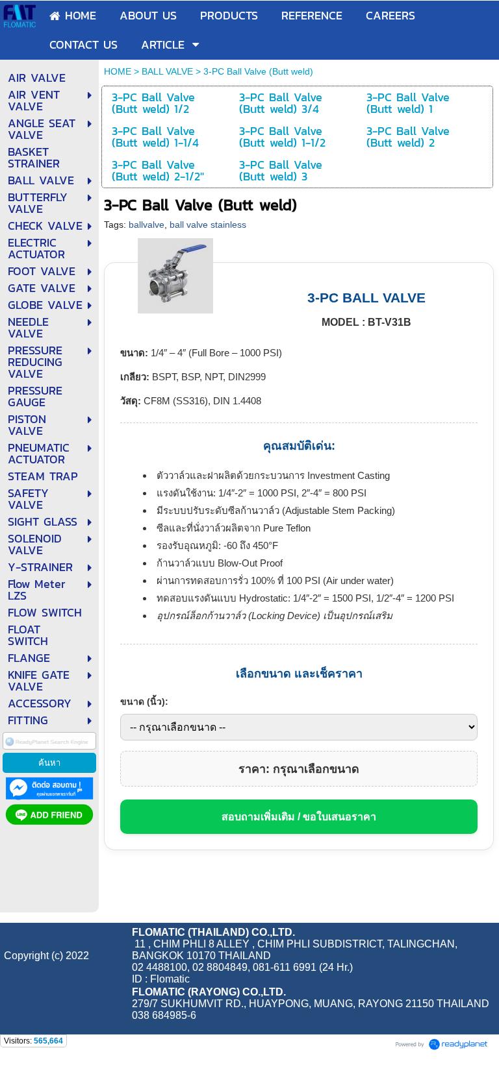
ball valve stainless (208, 224)
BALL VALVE (167, 71)
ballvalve (146, 224)
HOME (117, 71)
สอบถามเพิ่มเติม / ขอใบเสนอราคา (299, 816)
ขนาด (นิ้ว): (144, 701)
